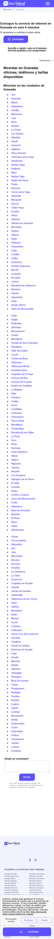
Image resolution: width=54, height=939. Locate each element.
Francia (7, 937)
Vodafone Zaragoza (37, 874)
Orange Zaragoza (11, 890)
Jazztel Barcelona (36, 892)
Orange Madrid (10, 883)
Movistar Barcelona (36, 879)
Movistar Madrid (35, 881)
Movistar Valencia (36, 885)
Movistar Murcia (35, 883)
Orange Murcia (10, 885)
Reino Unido (34, 937)
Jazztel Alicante (35, 890)
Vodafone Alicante (11, 892)
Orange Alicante (10, 874)
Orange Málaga (10, 881)
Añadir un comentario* (16, 759)
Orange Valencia (10, 888)
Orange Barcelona (11, 876)
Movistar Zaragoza (36, 888)
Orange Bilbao (10, 879)
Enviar (27, 777)
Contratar (18, 39)
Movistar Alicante (35, 876)
